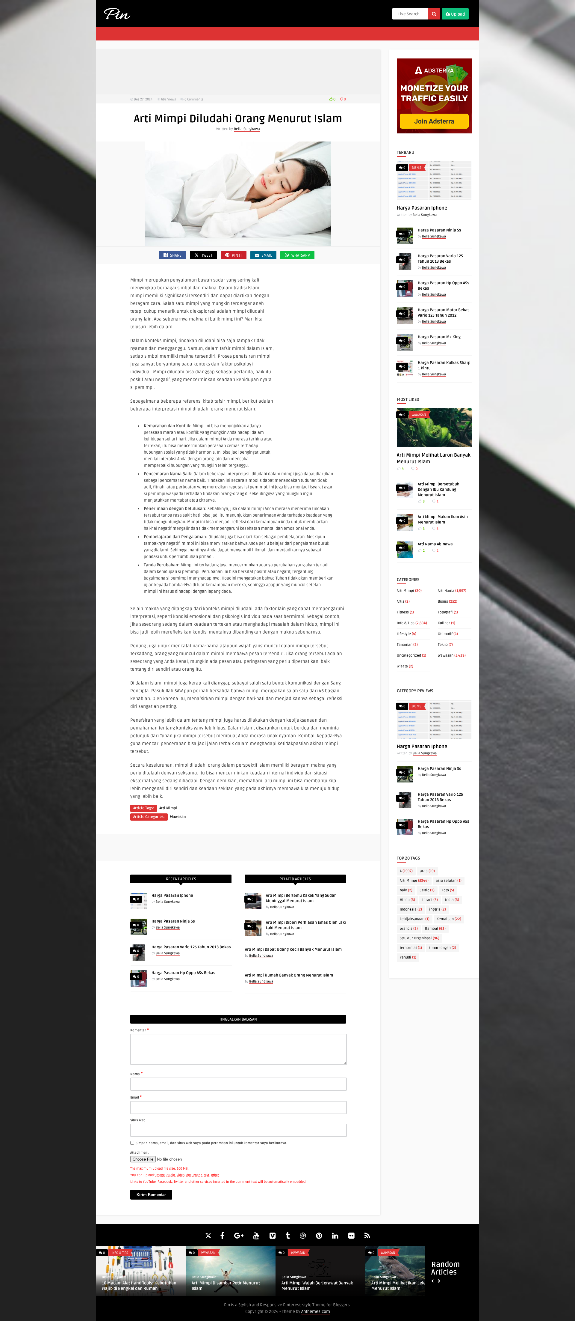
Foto (448, 890)
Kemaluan (449, 919)
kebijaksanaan (414, 919)
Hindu (407, 900)
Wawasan (178, 817)
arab (427, 871)
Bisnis (416, 168)
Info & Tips (405, 623)
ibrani (430, 900)
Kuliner (444, 623)
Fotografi (445, 612)
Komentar (139, 1030)
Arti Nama (446, 591)
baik (406, 890)
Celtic (427, 890)
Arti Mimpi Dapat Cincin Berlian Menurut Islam (222, 1286)
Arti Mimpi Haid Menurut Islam (402, 1283)
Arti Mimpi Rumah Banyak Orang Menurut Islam (289, 975)
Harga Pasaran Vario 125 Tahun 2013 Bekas (191, 947)
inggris (437, 909)
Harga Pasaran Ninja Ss (173, 921)
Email (136, 1097)
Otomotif (445, 634)
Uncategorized (409, 655)
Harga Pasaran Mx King (439, 337)
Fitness (403, 612)
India (452, 900)
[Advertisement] (238, 71)
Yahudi (408, 957)
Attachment (139, 1153)
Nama (136, 1073)
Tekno (443, 645)
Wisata (402, 666)
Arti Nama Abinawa (435, 544)
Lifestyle (404, 634)
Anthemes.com (315, 1311)
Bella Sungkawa (247, 129)
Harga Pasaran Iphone (172, 895)
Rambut (435, 928)
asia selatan (448, 880)
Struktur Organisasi (419, 938)
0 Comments (193, 99)
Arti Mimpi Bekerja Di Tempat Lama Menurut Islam (316, 1286)
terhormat (411, 948)
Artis (400, 601)
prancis (409, 928)
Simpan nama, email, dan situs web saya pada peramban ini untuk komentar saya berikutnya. (211, 1143)
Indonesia (411, 909)
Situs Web (138, 1120)
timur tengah (442, 948)
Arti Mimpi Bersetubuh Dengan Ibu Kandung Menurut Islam (438, 489)
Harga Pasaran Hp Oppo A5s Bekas (183, 973)
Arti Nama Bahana (119, 1283)
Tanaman (404, 645)
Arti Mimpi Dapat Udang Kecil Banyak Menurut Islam (293, 949)
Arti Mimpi (168, 808)
